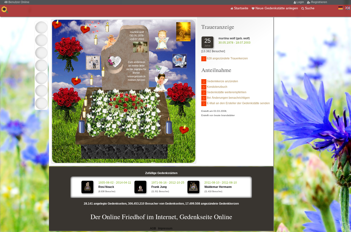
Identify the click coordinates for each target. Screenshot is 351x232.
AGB (153, 228)
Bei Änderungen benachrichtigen (228, 97)
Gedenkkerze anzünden (222, 81)
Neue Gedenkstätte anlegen (277, 8)
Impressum (165, 228)
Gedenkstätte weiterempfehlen (226, 92)
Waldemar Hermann (218, 187)
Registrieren (319, 2)
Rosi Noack (106, 187)
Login (301, 2)
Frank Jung (159, 187)
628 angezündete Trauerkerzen (227, 58)
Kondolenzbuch (217, 86)
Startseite (241, 8)
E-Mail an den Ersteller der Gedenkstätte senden (238, 103)
